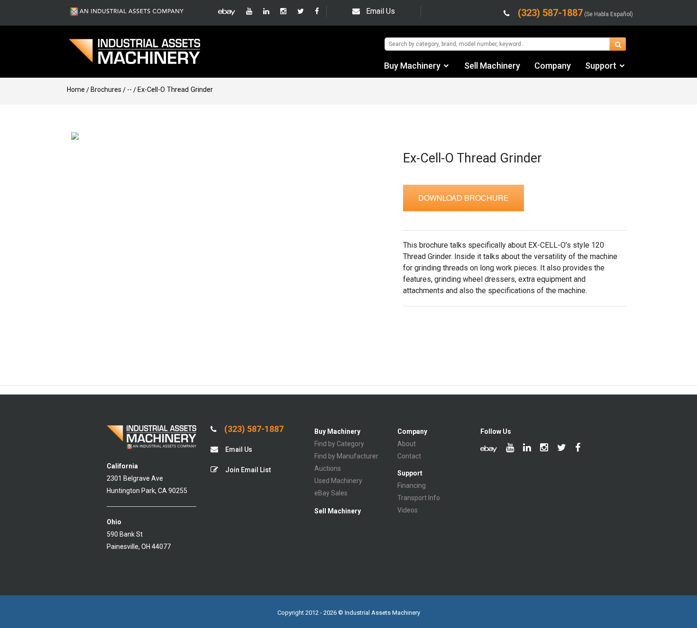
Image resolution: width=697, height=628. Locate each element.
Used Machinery (338, 480)
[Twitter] (300, 11)
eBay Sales (331, 493)
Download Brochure (463, 197)
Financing (411, 485)
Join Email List (247, 470)
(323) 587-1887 (253, 429)
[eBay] (226, 11)
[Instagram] (283, 11)
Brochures (106, 89)
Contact (409, 456)
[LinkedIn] (266, 11)
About (406, 444)
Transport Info (418, 498)
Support (600, 66)
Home (76, 89)
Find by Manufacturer (346, 456)
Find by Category (339, 444)
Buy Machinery (412, 66)
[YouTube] (249, 11)
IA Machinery (135, 52)
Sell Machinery (492, 66)
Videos (407, 510)
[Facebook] (317, 11)
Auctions (327, 468)
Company (552, 66)
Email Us (380, 11)
